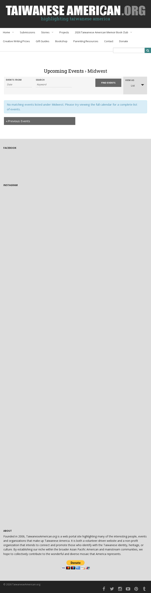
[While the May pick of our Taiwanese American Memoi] (39, 462)
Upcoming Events (64, 71)
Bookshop (61, 41)
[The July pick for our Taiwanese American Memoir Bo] (112, 295)
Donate (123, 41)
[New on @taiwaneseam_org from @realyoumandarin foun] (39, 504)
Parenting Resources (85, 41)
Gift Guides (42, 41)
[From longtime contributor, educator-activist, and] (39, 253)
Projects (64, 32)
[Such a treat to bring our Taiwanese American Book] (112, 378)
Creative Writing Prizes (16, 41)
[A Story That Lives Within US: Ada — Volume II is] (112, 211)
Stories (45, 32)
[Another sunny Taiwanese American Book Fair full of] (112, 462)
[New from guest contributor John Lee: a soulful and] (39, 378)
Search (40, 80)
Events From (14, 80)
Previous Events (18, 121)
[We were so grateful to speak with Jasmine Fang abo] (39, 211)
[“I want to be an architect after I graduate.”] (39, 295)
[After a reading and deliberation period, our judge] (112, 420)
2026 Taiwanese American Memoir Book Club (101, 32)
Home (6, 32)
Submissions (27, 32)
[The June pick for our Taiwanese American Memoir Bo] (112, 337)
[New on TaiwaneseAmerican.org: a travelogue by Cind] (39, 420)
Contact (108, 41)
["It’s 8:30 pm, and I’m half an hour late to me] (39, 337)
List (133, 85)
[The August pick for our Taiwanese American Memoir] (112, 253)
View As (129, 80)
